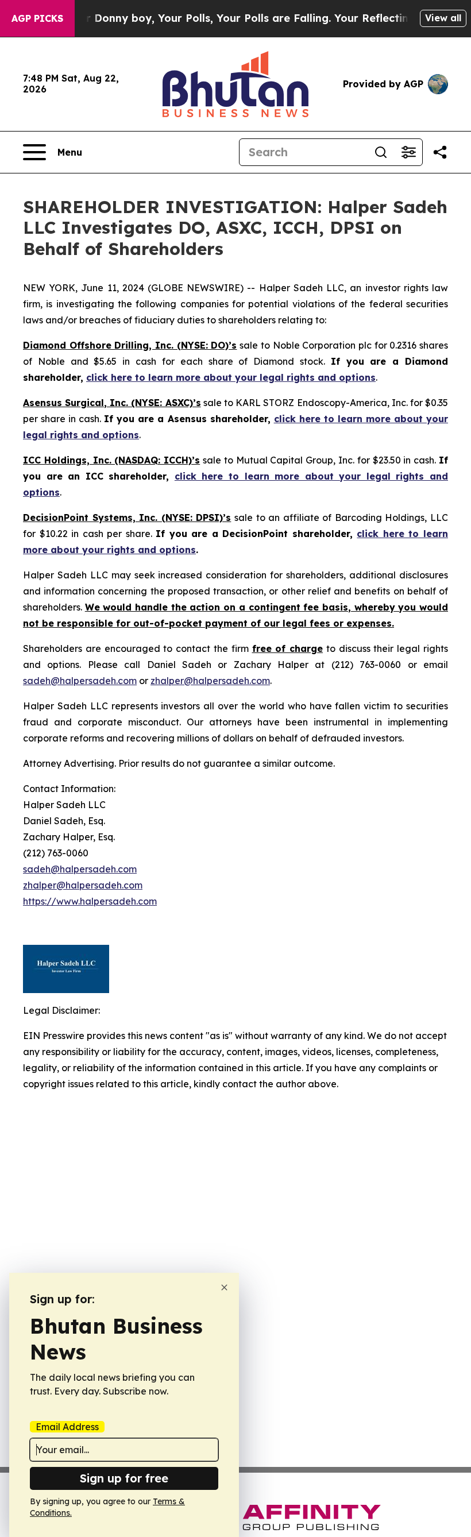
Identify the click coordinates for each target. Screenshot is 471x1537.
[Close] (224, 1287)
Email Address (67, 1426)
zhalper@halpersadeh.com (210, 680)
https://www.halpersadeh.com (90, 901)
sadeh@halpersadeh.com (80, 680)
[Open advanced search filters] (408, 152)
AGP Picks (37, 18)
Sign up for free (124, 1478)
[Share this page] (440, 152)
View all (443, 18)
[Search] (381, 152)
